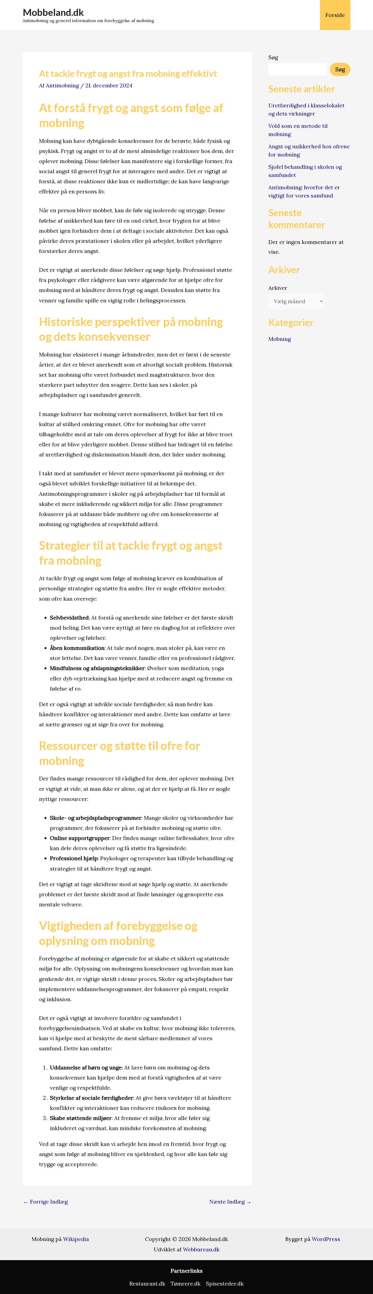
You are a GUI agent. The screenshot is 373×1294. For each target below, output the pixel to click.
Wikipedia (76, 1239)
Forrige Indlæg (45, 1201)
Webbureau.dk (201, 1249)
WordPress (326, 1239)
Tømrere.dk (185, 1283)
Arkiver (277, 287)
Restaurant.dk (147, 1283)
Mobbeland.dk (53, 12)
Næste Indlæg (230, 1201)
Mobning (279, 338)
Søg (273, 57)
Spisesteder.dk (225, 1283)
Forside (335, 14)
